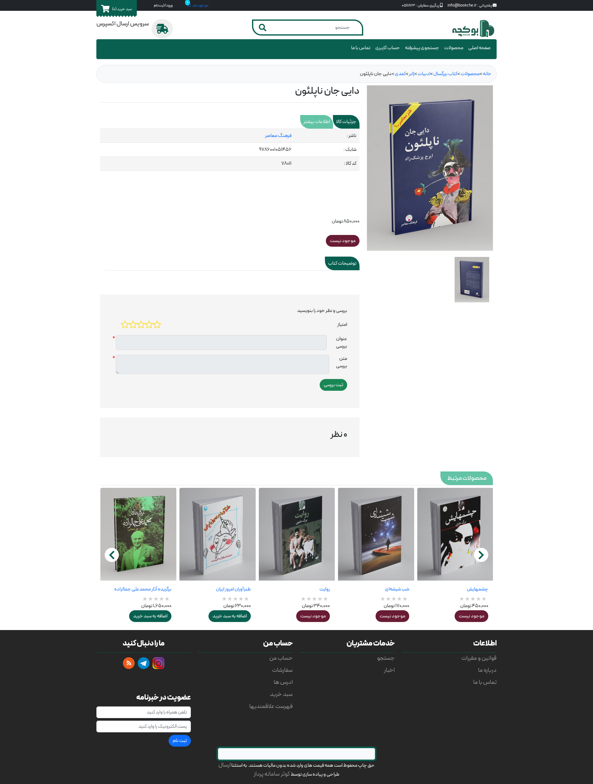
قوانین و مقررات (479, 658)
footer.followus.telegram (143, 663)
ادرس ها (283, 682)
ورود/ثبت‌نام (163, 5)
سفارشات (282, 670)
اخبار (389, 670)
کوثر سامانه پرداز (272, 774)
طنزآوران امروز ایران (233, 589)
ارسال (224, 765)
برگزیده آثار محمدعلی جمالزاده (142, 589)
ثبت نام (180, 740)
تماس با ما (360, 48)
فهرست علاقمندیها (271, 706)
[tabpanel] (230, 150)
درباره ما (487, 670)
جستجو (386, 658)
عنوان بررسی (341, 342)
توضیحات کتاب (342, 263)
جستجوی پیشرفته (422, 48)
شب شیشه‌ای (397, 589)
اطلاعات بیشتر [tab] (316, 122)
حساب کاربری (387, 48)
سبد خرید (281, 694)
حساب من (281, 658)
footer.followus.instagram (158, 663)
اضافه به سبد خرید (150, 616)
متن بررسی (341, 362)
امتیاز (342, 324)
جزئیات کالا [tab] (346, 122)
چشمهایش (477, 589)
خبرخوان (129, 663)
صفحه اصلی (479, 48)
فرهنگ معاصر (278, 135)
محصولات (453, 48)
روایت (324, 589)
